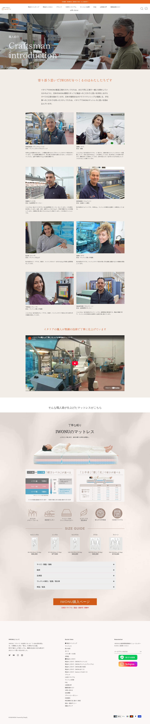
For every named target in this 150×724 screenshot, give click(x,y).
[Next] (121, 544)
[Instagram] (18, 655)
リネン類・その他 (70, 654)
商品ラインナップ (33, 7)
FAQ (94, 7)
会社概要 (67, 693)
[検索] (142, 9)
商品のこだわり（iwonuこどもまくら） (76, 672)
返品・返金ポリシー (71, 703)
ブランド (59, 7)
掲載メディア (69, 706)
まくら (67, 651)
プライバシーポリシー (71, 695)
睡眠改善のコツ (115, 7)
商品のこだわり (48, 7)
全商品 (67, 656)
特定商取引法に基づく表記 (73, 700)
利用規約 (67, 698)
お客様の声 (103, 7)
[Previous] (29, 544)
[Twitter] (9, 655)
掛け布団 (67, 648)
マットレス (68, 646)
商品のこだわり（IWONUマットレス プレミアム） (80, 664)
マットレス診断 (85, 7)
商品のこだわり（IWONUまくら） (75, 669)
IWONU (14, 717)
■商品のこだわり (70, 659)
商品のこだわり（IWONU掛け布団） (76, 667)
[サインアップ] (140, 651)
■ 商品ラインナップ (71, 643)
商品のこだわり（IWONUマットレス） (76, 661)
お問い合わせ (74, 10)
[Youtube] (14, 655)
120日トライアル (71, 7)
